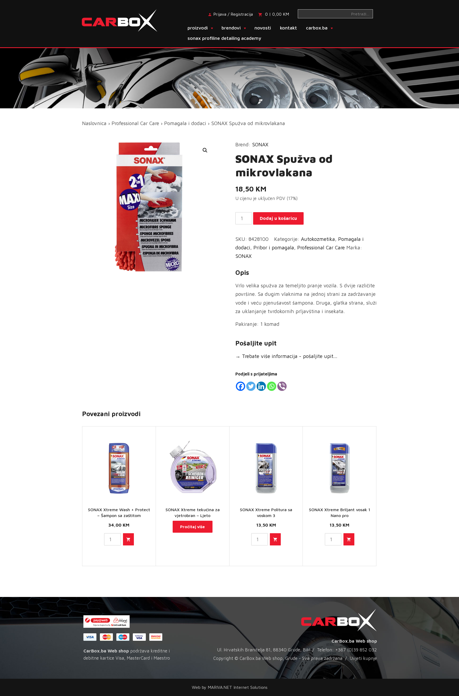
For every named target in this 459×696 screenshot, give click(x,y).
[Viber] (282, 386)
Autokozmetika (318, 239)
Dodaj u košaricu (278, 218)
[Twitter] (251, 386)
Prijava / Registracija (233, 14)
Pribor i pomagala (273, 247)
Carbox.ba (317, 28)
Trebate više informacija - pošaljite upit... (286, 356)
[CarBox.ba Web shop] (124, 20)
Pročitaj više (192, 526)
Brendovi (231, 28)
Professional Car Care (135, 123)
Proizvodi (198, 28)
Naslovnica (94, 123)
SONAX (260, 144)
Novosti (262, 28)
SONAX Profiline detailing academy (224, 38)
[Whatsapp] (271, 386)
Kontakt (288, 28)
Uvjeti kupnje (363, 658)
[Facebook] (240, 386)
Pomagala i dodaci (185, 123)
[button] (205, 150)
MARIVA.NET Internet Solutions (237, 687)
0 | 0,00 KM (277, 14)
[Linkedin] (261, 386)
